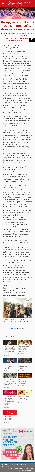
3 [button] (17, 328)
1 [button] (12, 328)
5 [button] (22, 328)
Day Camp (24, 75)
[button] (30, 315)
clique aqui (21, 295)
